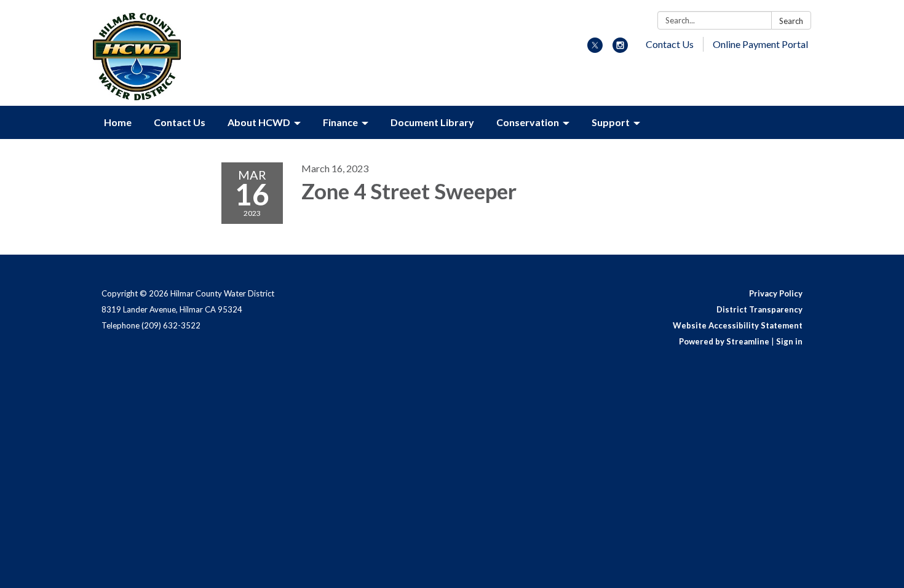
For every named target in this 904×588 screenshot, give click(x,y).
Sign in (789, 341)
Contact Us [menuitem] (179, 122)
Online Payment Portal (760, 44)
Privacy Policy (776, 293)
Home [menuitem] (118, 122)
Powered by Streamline (724, 341)
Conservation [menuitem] (527, 122)
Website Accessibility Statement (738, 325)
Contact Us (670, 44)
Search (791, 21)
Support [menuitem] (611, 122)
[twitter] (595, 49)
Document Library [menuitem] (432, 122)
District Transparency (759, 309)
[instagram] (620, 49)
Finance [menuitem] (340, 122)
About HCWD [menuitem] (259, 122)
